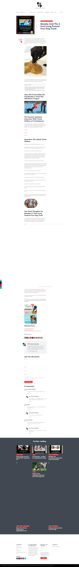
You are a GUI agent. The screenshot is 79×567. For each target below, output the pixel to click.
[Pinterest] (21, 558)
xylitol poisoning (33, 220)
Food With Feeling (30, 42)
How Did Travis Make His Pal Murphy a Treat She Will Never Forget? (34, 87)
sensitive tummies (32, 295)
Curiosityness (36, 127)
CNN (37, 290)
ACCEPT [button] (76, 565)
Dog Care (31, 12)
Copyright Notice (18, 550)
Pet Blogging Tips (47, 12)
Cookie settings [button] (72, 565)
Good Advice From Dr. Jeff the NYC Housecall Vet (22, 458)
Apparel (52, 12)
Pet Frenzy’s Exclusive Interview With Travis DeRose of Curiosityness (34, 88)
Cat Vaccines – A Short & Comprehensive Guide (39, 457)
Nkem (28, 404)
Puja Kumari (30, 419)
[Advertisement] (39, 538)
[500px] (25, 558)
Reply (28, 393)
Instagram (25, 129)
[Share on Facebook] (1, 281)
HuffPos (34, 290)
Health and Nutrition (28, 334)
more (40, 290)
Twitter (25, 135)
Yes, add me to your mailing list (29, 379)
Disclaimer (17, 549)
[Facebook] (17, 558)
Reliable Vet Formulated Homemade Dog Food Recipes (55, 458)
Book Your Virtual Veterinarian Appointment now (21, 529)
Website (25, 374)
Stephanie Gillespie (31, 389)
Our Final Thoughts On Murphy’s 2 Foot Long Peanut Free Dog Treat (34, 90)
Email (25, 370)
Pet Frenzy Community (33, 344)
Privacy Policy (18, 546)
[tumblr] (23, 558)
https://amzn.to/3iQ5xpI (27, 167)
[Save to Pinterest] (1, 284)
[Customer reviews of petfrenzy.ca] (56, 546)
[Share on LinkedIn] (1, 286)
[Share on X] (1, 283)
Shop (55, 12)
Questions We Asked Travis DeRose (30, 89)
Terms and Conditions (19, 547)
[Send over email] (1, 288)
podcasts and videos (37, 289)
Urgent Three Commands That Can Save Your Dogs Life (38, 475)
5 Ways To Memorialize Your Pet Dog (55, 528)
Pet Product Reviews (40, 12)
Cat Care (35, 12)
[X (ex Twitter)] (19, 558)
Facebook (25, 132)
